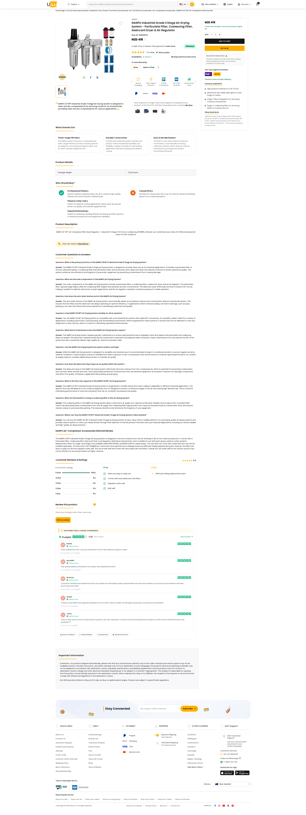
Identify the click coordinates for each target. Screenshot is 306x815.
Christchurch (193, 743)
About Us (60, 734)
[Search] (192, 4)
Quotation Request (64, 743)
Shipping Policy (62, 763)
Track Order (61, 755)
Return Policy (94, 747)
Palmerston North (195, 763)
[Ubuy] (52, 4)
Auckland (191, 734)
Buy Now (189, 105)
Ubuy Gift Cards (96, 759)
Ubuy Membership (63, 771)
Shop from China (147, 799)
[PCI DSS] (61, 787)
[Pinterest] (233, 806)
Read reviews (186, 537)
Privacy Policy (150, 806)
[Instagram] (219, 806)
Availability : (137, 57)
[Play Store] (242, 774)
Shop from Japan (92, 799)
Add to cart (224, 41)
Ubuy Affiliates (95, 767)
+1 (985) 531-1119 (230, 762)
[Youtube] (223, 806)
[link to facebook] (90, 77)
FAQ (90, 751)
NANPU (134, 19)
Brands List (93, 738)
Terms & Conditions (134, 806)
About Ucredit (95, 755)
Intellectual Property (65, 747)
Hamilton (191, 747)
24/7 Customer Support (234, 737)
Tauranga (191, 751)
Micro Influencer (63, 767)
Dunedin (190, 755)
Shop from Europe (182, 799)
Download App (95, 734)
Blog (91, 763)
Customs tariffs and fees (67, 759)
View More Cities (194, 767)
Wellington (192, 738)
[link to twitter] (97, 77)
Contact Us (61, 738)
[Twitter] (228, 806)
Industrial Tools (96, 10)
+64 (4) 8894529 (230, 754)
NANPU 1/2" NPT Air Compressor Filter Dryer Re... (195, 10)
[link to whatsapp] (84, 77)
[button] (209, 4)
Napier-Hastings (194, 759)
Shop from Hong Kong (111, 799)
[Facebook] (215, 806)
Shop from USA (61, 799)
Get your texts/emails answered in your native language (236, 744)
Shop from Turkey (165, 799)
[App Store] (227, 774)
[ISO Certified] (79, 787)
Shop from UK (76, 799)
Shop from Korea (130, 799)
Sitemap (59, 751)
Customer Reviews (97, 743)
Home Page (60, 10)
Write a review (63, 520)
